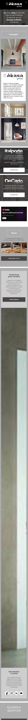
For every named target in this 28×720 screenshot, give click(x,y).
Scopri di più (14, 170)
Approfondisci (14, 299)
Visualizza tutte (14, 258)
